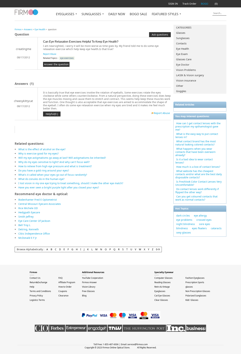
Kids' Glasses (191, 300)
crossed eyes (204, 219)
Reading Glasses (162, 282)
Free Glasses (88, 291)
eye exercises (67, 58)
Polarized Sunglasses (195, 295)
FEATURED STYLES (165, 14)
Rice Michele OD (28, 208)
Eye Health (182, 48)
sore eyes (204, 224)
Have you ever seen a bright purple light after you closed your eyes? (58, 187)
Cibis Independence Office (34, 233)
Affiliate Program (66, 282)
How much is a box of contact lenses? (198, 166)
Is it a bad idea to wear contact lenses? (194, 161)
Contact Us (35, 277)
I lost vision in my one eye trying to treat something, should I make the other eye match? (70, 183)
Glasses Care (183, 59)
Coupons (62, 291)
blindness (182, 228)
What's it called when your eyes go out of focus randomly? (52, 174)
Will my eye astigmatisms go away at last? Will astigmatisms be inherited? (62, 157)
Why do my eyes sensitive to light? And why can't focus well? (54, 162)
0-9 (158, 249)
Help (32, 286)
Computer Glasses (163, 277)
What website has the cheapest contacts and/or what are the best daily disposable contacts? (198, 174)
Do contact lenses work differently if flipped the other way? (197, 190)
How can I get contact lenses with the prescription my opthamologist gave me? (198, 126)
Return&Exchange (38, 282)
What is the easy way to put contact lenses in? (196, 135)
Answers (28, 29)
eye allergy (200, 215)
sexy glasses (183, 232)
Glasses (180, 32)
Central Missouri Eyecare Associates (39, 204)
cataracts (216, 228)
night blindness (185, 224)
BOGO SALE (138, 14)
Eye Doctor (182, 64)
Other (179, 85)
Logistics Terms (37, 300)
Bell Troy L (24, 225)
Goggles (181, 91)
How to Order (65, 286)
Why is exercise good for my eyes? (38, 153)
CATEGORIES (183, 27)
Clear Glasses (161, 300)
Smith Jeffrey (26, 216)
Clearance (63, 295)
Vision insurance (186, 80)
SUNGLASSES (92, 14)
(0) (216, 3)
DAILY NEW (116, 14)
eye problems (184, 219)
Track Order (189, 3)
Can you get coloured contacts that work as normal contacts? (196, 198)
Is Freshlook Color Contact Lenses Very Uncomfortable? (198, 183)
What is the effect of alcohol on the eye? (41, 149)
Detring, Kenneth (28, 229)
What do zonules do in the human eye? (41, 179)
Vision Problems (186, 70)
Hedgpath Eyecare (29, 212)
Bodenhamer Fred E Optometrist (37, 199)
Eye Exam (182, 54)
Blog (84, 295)
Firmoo (18, 29)
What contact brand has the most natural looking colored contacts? (195, 143)
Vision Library (88, 286)
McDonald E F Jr (27, 237)
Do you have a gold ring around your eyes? (43, 170)
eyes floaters (199, 228)
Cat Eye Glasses (162, 295)
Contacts (181, 43)
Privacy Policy (36, 295)
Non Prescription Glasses (197, 291)
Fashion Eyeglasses (194, 277)
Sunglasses (182, 38)
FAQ (60, 277)
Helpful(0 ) (52, 114)
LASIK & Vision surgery (190, 75)
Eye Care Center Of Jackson (34, 221)
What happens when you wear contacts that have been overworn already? (195, 152)
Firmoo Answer (89, 282)
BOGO (204, 3)
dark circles (183, 215)
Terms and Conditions (40, 291)
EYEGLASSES (65, 14)
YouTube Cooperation (92, 277)
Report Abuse (49, 53)
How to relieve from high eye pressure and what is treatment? (55, 166)
